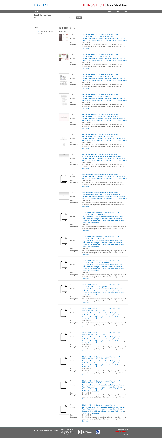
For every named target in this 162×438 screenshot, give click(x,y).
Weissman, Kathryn (93, 219)
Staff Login (125, 434)
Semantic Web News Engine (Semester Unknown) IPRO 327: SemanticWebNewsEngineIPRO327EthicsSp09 (100, 95)
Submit (118, 11)
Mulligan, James (119, 221)
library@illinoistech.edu (122, 429)
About (110, 11)
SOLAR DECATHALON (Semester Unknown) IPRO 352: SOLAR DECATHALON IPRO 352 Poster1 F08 (101, 310)
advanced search (76, 21)
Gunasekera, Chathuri (89, 221)
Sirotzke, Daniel (122, 40)
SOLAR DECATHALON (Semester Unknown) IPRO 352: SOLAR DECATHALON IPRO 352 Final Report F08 (101, 286)
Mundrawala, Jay (113, 38)
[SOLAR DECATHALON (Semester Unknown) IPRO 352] (64, 414)
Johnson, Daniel (101, 221)
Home (36, 11)
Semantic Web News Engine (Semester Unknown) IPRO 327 (100, 175)
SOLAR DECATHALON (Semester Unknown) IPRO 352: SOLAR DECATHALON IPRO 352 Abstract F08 (101, 214)
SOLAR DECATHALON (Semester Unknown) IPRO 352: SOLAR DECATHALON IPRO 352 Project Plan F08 (101, 358)
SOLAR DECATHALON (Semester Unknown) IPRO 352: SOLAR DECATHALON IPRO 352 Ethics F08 (101, 238)
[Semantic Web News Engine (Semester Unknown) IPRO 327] (64, 183)
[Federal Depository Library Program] (98, 434)
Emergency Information (121, 431)
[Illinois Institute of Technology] (46, 430)
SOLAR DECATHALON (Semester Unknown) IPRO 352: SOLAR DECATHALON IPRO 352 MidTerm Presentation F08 (101, 382)
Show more (85, 48)
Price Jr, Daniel (91, 40)
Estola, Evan (97, 38)
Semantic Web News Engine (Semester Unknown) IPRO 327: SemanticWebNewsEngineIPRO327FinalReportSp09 (100, 135)
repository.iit (41, 5)
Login (125, 11)
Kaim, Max (104, 38)
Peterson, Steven (104, 217)
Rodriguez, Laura (111, 40)
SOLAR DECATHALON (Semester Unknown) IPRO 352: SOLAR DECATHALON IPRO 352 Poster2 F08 (101, 334)
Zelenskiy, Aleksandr (106, 219)
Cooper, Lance (117, 219)
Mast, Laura (110, 221)
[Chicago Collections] (85, 434)
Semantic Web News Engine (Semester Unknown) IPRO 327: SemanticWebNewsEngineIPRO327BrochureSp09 (100, 35)
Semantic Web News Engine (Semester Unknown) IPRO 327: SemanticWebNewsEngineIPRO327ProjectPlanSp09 (100, 75)
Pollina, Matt (114, 217)
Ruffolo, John (86, 223)
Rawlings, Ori (101, 40)
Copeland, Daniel (87, 38)
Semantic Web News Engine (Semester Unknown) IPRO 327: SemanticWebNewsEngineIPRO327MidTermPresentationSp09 (101, 194)
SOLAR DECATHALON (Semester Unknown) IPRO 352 (98, 405)
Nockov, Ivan (94, 217)
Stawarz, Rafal (95, 223)
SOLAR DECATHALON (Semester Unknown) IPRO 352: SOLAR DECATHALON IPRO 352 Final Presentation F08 (101, 262)
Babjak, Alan (86, 217)
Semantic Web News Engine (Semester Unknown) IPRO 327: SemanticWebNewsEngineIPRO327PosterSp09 (100, 55)
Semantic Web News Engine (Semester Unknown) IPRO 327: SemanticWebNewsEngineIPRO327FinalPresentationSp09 (100, 115)
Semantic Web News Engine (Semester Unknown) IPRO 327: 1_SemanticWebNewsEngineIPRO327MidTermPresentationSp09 (102, 156)
